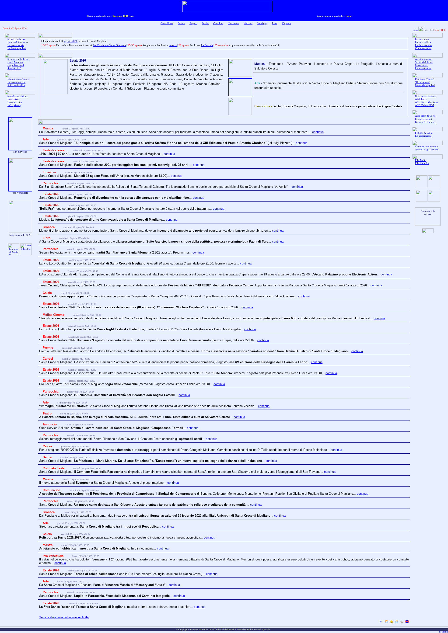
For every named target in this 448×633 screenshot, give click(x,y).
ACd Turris (421, 99)
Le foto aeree (422, 39)
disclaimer (443, 632)
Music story (421, 65)
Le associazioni (423, 68)
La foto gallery (423, 42)
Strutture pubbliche (17, 59)
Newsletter (233, 23)
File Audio (420, 160)
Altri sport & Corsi (425, 116)
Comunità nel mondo (426, 146)
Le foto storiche (423, 45)
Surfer (205, 23)
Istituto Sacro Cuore (18, 79)
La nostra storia (15, 45)
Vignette (286, 23)
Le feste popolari (16, 48)
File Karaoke (422, 163)
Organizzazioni (15, 65)
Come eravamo (423, 48)
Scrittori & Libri (424, 62)
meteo (415, 30)
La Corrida (207, 45)
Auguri (193, 23)
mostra (173, 45)
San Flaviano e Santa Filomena (109, 45)
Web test (248, 23)
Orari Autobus (15, 62)
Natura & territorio (17, 42)
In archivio (13, 99)
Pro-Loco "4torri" (424, 79)
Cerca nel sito (14, 102)
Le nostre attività (16, 82)
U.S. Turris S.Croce (425, 96)
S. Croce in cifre (16, 85)
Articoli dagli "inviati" (427, 149)
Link (274, 23)
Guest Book (167, 23)
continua (318, 132)
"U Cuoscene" (422, 82)
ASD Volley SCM (424, 105)
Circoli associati (423, 119)
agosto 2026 (70, 41)
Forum (181, 23)
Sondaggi (262, 23)
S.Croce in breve (16, 39)
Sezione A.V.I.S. (424, 133)
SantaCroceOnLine (17, 96)
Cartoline (218, 23)
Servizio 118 (14, 68)
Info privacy (14, 105)
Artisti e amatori (423, 59)
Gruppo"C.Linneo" (425, 122)
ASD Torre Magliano (426, 102)
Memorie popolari (425, 85)
